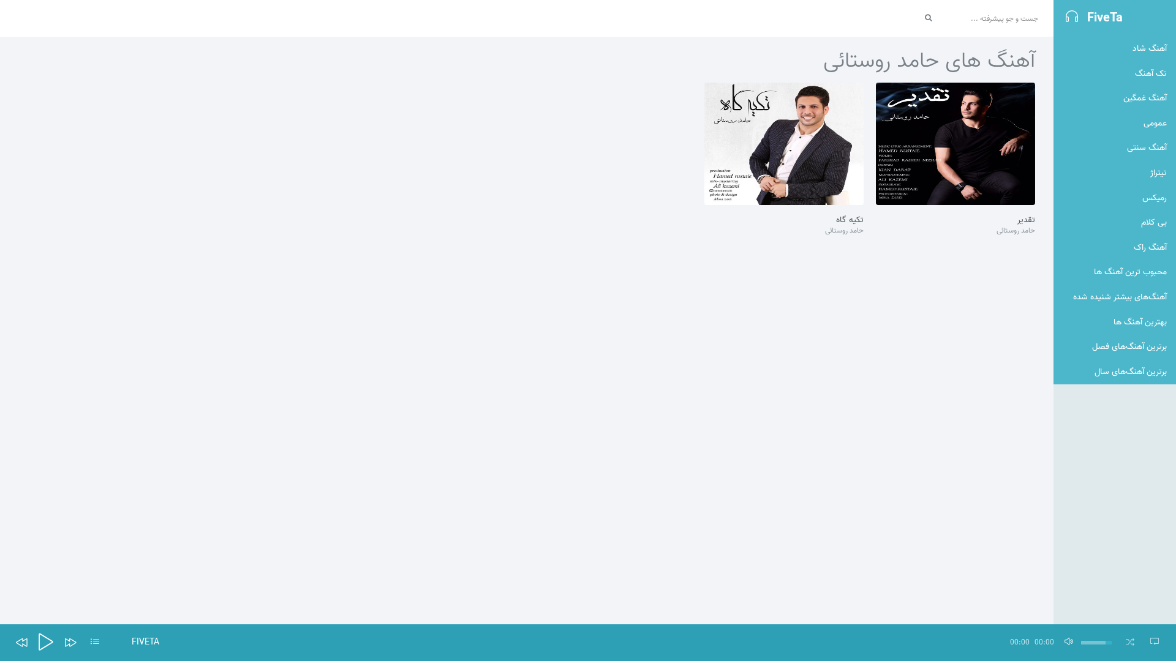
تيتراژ (1158, 173)
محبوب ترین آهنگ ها (1130, 272)
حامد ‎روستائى (1016, 231)
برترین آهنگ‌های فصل (1129, 347)
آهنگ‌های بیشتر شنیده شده (1120, 297)
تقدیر (1026, 220)
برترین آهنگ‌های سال (1131, 372)
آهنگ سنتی (1147, 148)
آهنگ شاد (1150, 49)
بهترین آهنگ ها (1140, 322)
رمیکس (1154, 198)
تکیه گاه (850, 220)
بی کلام (1154, 222)
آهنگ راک (1150, 248)
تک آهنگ (1151, 74)
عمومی (1155, 123)
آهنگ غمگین (1145, 98)
